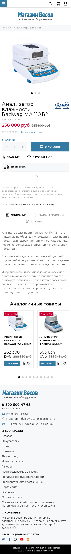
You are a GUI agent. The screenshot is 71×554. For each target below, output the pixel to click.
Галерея (7, 466)
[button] (32, 93)
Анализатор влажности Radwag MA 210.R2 (17, 340)
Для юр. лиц (9, 456)
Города (6, 446)
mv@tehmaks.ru (17, 413)
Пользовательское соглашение (22, 482)
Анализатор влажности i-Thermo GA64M (51, 340)
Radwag (49, 204)
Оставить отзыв (12, 497)
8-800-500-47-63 (16, 405)
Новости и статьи (13, 461)
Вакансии (8, 492)
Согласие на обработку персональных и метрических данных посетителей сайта (28, 504)
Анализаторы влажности (29, 204)
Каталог (7, 436)
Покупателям (10, 441)
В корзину (12, 363)
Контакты (8, 451)
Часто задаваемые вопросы (20, 471)
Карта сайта (9, 487)
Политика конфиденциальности (23, 476)
